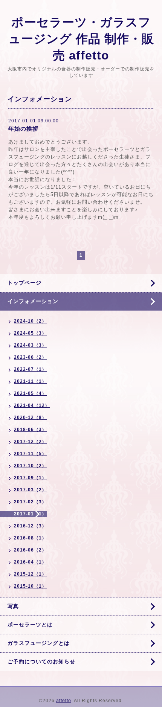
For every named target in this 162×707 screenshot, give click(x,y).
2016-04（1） (30, 562)
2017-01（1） (30, 514)
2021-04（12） (32, 405)
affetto (63, 700)
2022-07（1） (30, 369)
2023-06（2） (30, 357)
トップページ (24, 283)
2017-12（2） (30, 441)
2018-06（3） (30, 429)
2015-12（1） (30, 574)
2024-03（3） (30, 345)
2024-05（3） (30, 333)
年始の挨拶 (23, 128)
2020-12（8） (30, 417)
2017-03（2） (30, 489)
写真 (13, 606)
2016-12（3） (30, 526)
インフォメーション (33, 301)
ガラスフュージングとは (39, 643)
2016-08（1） (30, 538)
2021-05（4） (30, 393)
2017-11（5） (30, 453)
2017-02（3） (30, 501)
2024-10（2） (30, 321)
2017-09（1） (30, 477)
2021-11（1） (30, 381)
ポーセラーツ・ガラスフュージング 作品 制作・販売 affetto (81, 38)
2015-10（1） (30, 586)
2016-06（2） (30, 550)
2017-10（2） (30, 465)
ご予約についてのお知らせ (41, 661)
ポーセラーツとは (30, 625)
